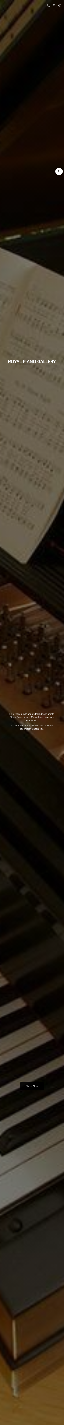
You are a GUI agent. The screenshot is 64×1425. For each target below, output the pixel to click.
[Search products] (59, 171)
